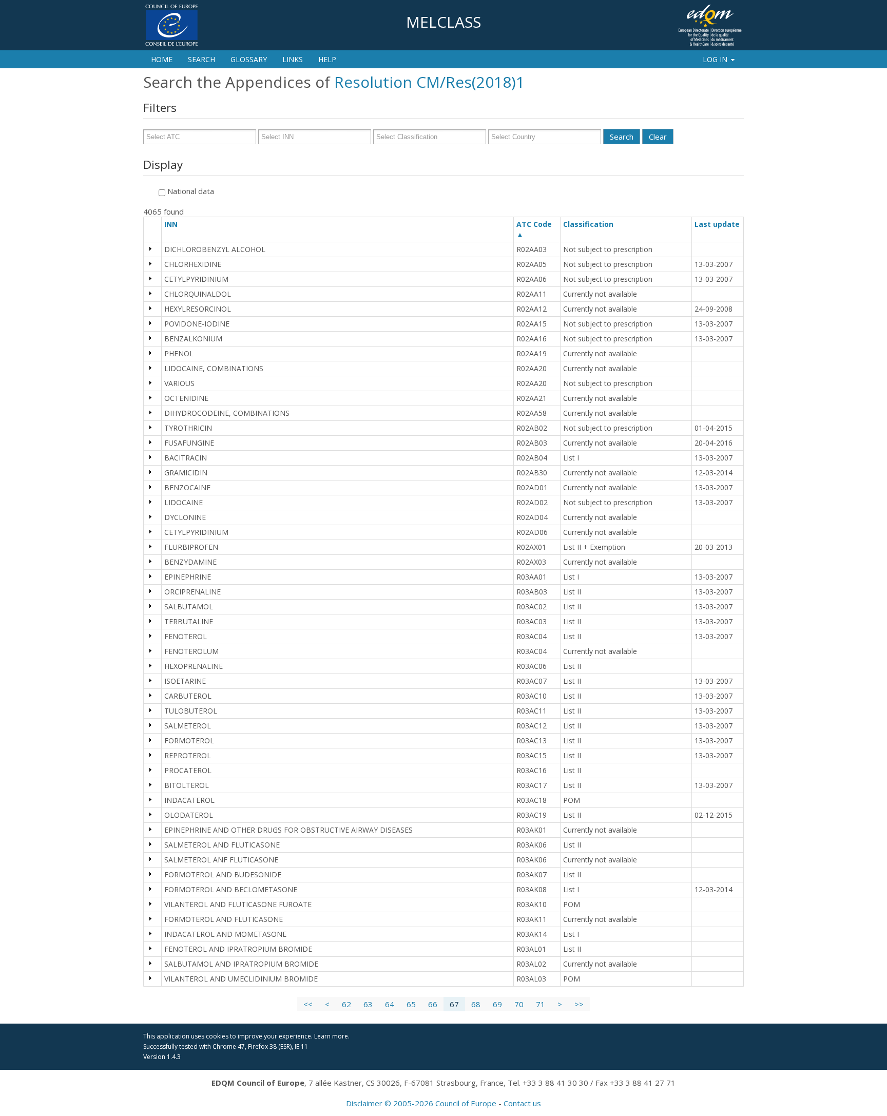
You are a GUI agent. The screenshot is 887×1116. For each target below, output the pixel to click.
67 (454, 1004)
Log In (715, 59)
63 (368, 1004)
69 (497, 1004)
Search (201, 59)
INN (175, 224)
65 (411, 1004)
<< (308, 1004)
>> (579, 1004)
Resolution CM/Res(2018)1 (429, 81)
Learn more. (332, 1036)
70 (519, 1004)
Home (161, 59)
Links (292, 59)
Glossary (248, 59)
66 (432, 1004)
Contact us (522, 1103)
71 (540, 1004)
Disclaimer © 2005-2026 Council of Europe (421, 1103)
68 (475, 1004)
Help (327, 59)
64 (389, 1004)
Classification (593, 224)
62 (346, 1004)
